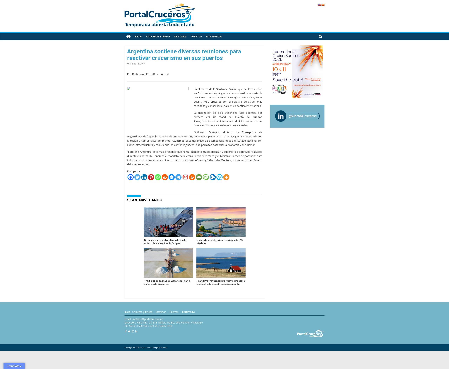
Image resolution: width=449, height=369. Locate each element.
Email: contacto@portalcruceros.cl (144, 319)
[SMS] (206, 177)
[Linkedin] (144, 177)
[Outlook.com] (213, 177)
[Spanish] (322, 5)
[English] (319, 5)
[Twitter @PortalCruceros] (129, 331)
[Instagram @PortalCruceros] (133, 331)
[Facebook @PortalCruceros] (126, 331)
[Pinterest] (151, 177)
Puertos (196, 36)
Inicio (138, 36)
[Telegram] (178, 177)
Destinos (180, 36)
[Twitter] (137, 177)
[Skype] (219, 177)
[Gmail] (185, 177)
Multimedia (214, 36)
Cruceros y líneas (158, 36)
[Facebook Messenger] (172, 177)
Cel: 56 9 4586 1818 (161, 326)
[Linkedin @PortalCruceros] (136, 331)
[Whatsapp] (158, 177)
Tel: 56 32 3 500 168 (136, 326)
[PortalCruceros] (128, 36)
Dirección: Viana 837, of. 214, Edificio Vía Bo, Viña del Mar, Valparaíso (164, 322)
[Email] (199, 177)
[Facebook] (131, 177)
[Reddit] (165, 177)
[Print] (192, 177)
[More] (226, 177)
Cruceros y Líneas (142, 311)
